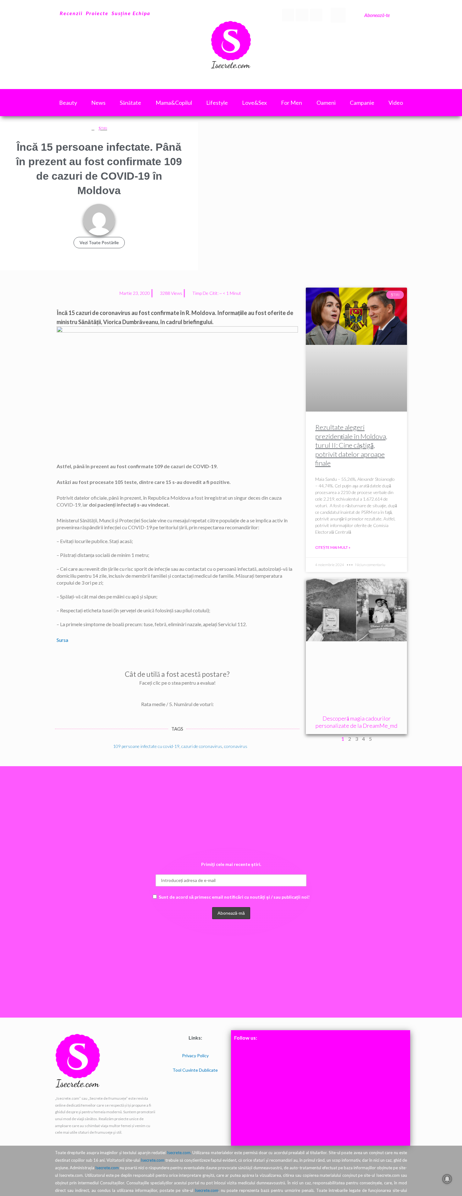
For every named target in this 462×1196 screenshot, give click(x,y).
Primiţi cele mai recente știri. (231, 864)
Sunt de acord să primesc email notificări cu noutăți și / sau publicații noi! (234, 897)
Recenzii (71, 13)
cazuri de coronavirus (201, 746)
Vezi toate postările (99, 242)
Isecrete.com (152, 1160)
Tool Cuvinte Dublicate (195, 1070)
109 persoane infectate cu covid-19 (146, 746)
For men (291, 102)
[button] (338, 15)
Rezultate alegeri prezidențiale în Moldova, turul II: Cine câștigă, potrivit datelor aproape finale (351, 445)
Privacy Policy (195, 1055)
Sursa (62, 640)
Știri (103, 128)
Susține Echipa (131, 13)
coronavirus (235, 746)
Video (395, 102)
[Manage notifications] (447, 1179)
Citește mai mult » (332, 547)
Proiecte (97, 13)
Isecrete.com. (179, 1152)
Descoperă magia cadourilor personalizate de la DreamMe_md (356, 722)
